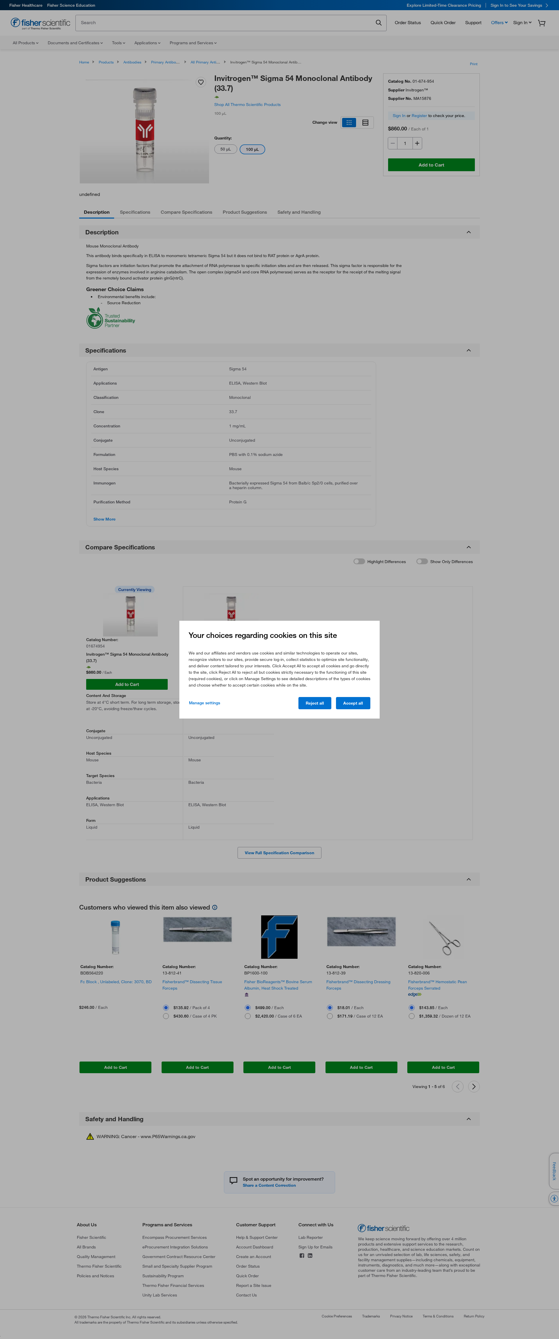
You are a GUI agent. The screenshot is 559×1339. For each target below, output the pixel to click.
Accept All (353, 703)
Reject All (315, 703)
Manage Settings (204, 702)
